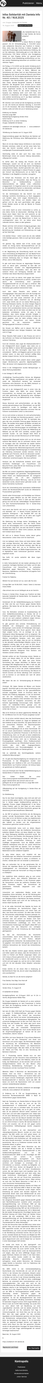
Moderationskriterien (21, 1373)
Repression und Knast (10, 1347)
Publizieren (28, 3)
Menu (39, 3)
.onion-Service (21, 1377)
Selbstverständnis (21, 1370)
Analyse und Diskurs (25, 25)
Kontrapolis (21, 1361)
